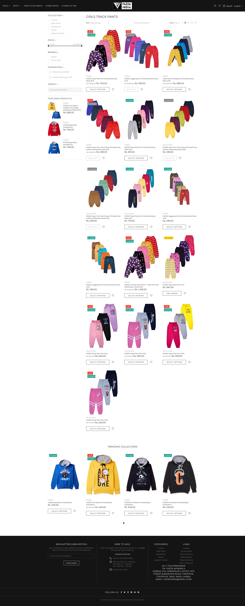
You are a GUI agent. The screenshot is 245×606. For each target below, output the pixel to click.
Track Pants (161, 551)
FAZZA (66, 103)
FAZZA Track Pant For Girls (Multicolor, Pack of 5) (101, 80)
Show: (171, 23)
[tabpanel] (141, 487)
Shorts (160, 557)
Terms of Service (186, 554)
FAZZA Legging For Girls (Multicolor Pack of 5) (141, 80)
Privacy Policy (186, 551)
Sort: (88, 23)
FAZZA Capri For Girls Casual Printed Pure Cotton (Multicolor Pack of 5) (103, 148)
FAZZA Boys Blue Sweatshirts (70, 143)
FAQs (142, 548)
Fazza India (122, 5)
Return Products (186, 563)
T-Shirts (161, 548)
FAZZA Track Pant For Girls (173, 285)
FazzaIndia (141, 600)
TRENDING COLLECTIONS (122, 446)
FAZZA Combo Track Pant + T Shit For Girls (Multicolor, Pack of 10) (141, 286)
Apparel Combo (160, 560)
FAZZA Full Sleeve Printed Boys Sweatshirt (99, 503)
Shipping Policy (186, 560)
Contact (186, 548)
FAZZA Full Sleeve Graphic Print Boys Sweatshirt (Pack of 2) (72, 108)
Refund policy (186, 557)
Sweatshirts (161, 554)
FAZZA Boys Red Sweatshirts (70, 126)
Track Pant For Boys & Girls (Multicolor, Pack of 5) (178, 80)
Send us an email (120, 570)
